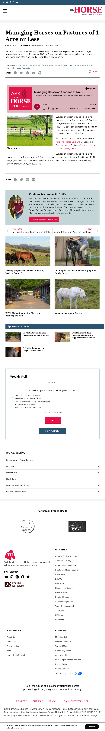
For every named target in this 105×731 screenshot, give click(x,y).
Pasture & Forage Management (67, 65)
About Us (11, 637)
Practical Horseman (63, 597)
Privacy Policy (61, 664)
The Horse (59, 611)
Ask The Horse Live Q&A (69, 142)
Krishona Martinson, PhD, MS (47, 194)
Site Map (38, 701)
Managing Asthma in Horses (68, 313)
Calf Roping (60, 574)
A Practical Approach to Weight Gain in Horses (33, 349)
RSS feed (21, 701)
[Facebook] (22, 577)
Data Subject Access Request (68, 660)
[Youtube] (6, 577)
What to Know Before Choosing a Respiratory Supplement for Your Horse (84, 335)
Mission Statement (63, 641)
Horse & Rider (61, 592)
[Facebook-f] (4, 2)
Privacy (53, 701)
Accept (92, 727)
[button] (15, 73)
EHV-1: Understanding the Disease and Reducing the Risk (36, 334)
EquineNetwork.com (76, 701)
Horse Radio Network (16, 655)
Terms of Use (61, 646)
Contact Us (11, 641)
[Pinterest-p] (10, 2)
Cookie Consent (62, 669)
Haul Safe (59, 583)
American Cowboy (63, 561)
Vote (52, 420)
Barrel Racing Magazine (65, 565)
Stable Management (64, 601)
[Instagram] (13, 2)
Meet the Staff (61, 637)
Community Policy (63, 651)
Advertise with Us (62, 655)
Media (41, 65)
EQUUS (58, 579)
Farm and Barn (20, 65)
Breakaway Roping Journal (66, 570)
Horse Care (32, 65)
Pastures (17, 68)
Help (9, 651)
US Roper (59, 620)
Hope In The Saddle (64, 588)
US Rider (59, 615)
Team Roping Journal (64, 606)
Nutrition (49, 65)
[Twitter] (7, 2)
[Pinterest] (17, 577)
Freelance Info (13, 646)
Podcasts (26, 68)
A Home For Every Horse (66, 556)
